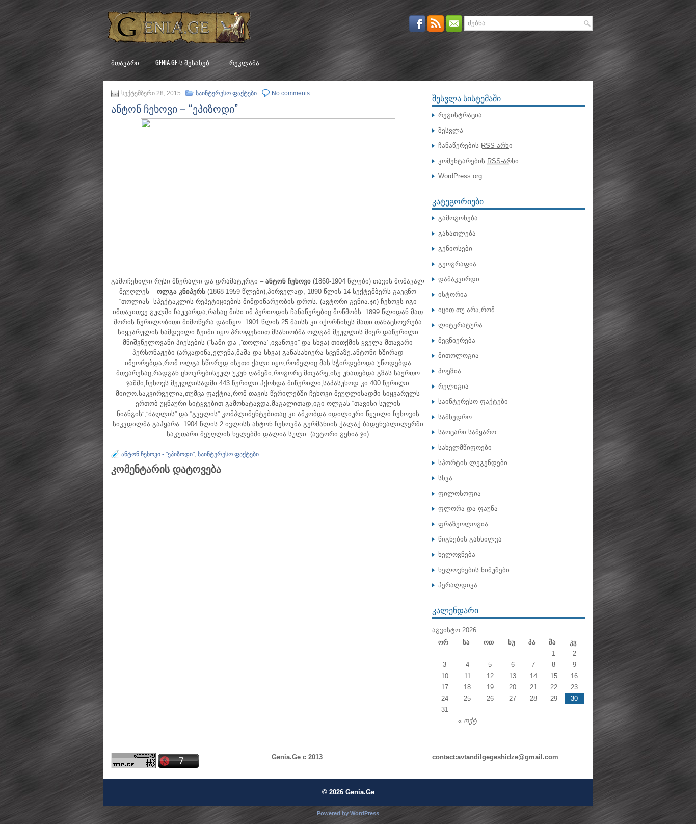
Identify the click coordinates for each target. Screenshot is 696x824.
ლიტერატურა (460, 325)
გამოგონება (458, 218)
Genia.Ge (359, 792)
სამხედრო (455, 417)
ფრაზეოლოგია (463, 524)
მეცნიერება (456, 340)
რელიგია (453, 386)
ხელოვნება (456, 554)
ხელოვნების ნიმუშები (474, 570)
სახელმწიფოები (465, 447)
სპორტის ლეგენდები (472, 463)
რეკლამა (244, 62)
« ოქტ (467, 721)
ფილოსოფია (459, 493)
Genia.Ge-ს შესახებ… (184, 62)
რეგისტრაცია (460, 115)
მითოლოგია (458, 355)
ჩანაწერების (475, 145)
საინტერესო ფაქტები (226, 93)
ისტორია (452, 294)
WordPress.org (460, 176)
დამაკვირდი (458, 279)
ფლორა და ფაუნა (468, 508)
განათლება (457, 233)
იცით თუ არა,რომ (466, 310)
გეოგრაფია (457, 264)
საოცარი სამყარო (467, 432)
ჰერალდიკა (457, 585)
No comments (291, 93)
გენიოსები (455, 248)
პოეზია (449, 371)
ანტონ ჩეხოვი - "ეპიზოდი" (158, 454)
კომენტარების (478, 161)
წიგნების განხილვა (470, 539)
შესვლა (450, 130)
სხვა (445, 478)
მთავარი (125, 62)
